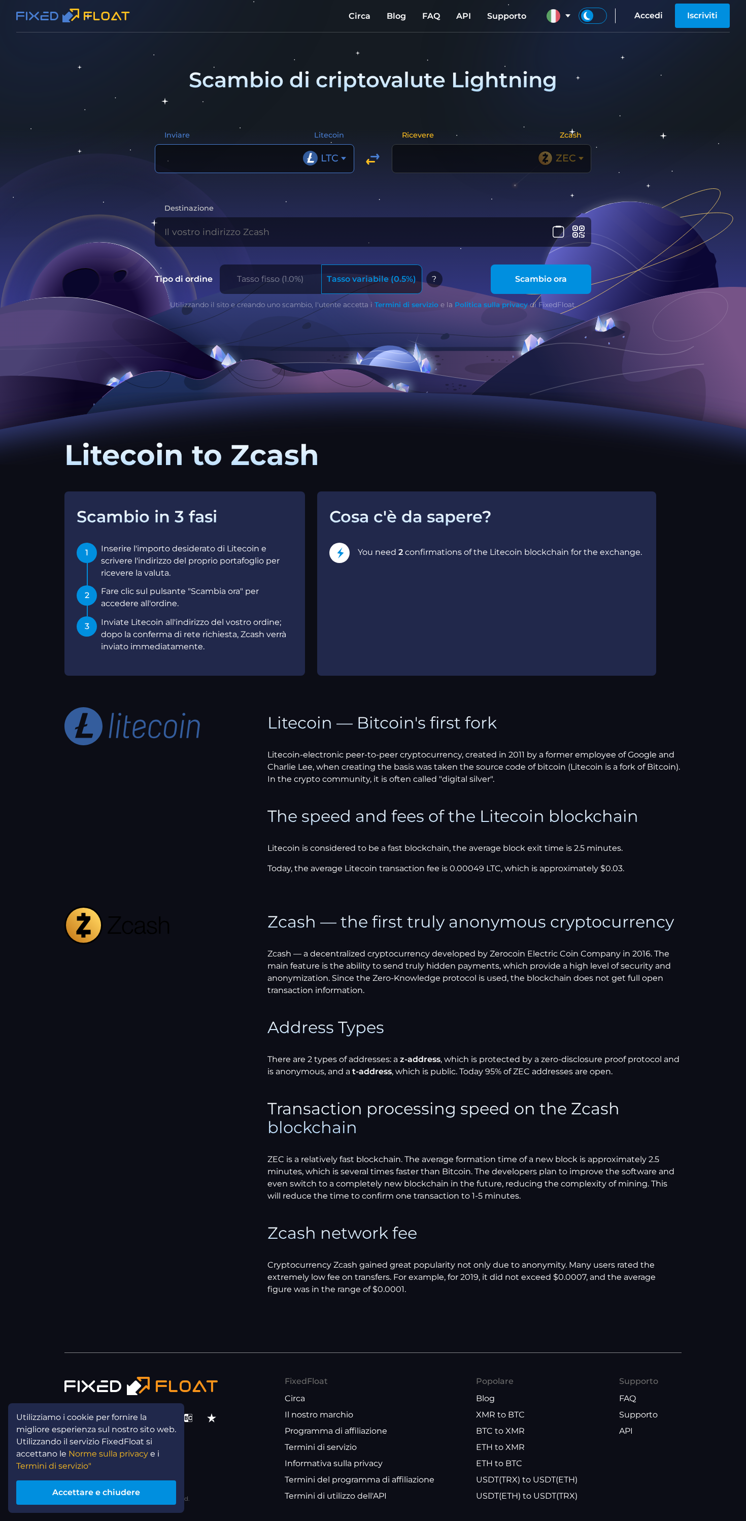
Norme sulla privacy (108, 1454)
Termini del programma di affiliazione (359, 1479)
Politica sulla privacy (491, 305)
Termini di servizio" (53, 1466)
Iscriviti (702, 15)
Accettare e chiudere (96, 1492)
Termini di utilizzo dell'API (336, 1496)
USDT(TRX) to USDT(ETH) (527, 1479)
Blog (396, 16)
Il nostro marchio (319, 1414)
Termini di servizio (406, 305)
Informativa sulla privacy (334, 1463)
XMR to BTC (500, 1414)
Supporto (506, 16)
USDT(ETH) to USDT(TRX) (527, 1496)
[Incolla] (558, 232)
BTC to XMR (500, 1431)
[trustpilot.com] (212, 1418)
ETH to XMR (500, 1447)
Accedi (648, 15)
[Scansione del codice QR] (578, 232)
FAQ (431, 16)
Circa (359, 16)
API (463, 16)
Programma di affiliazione (336, 1431)
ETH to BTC (499, 1463)
